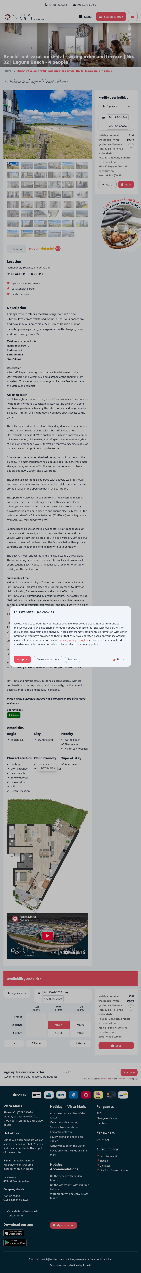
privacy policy (68, 640)
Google (82, 640)
